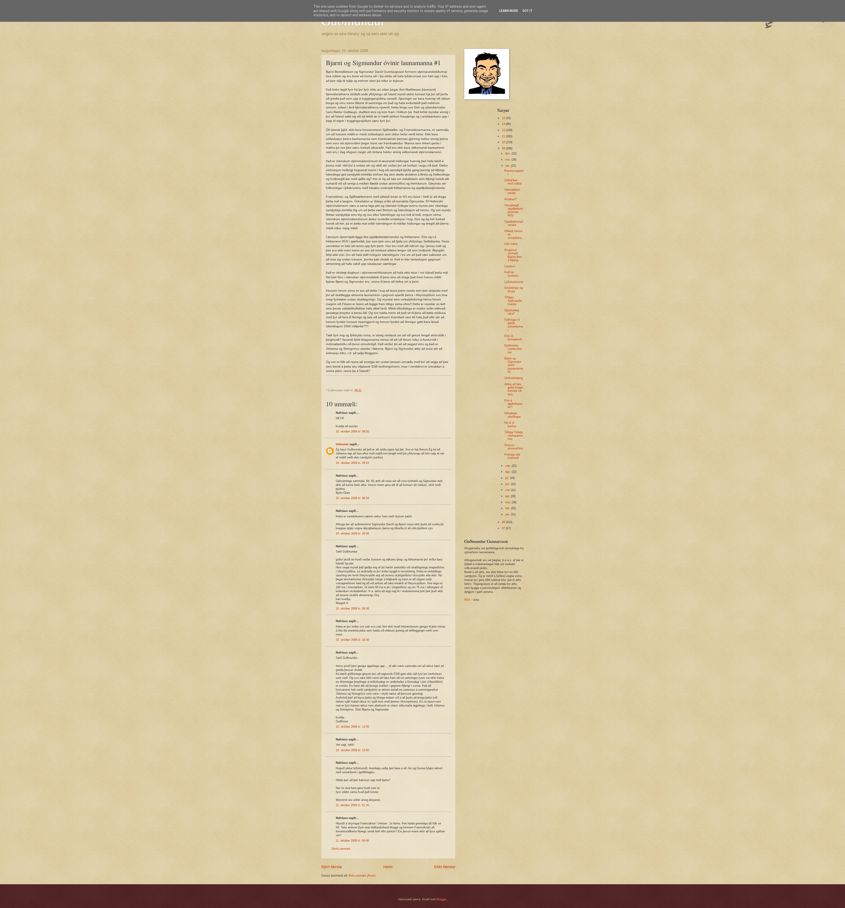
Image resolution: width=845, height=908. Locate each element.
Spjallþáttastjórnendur (513, 223)
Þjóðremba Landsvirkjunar (513, 349)
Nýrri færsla (331, 867)
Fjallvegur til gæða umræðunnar (513, 324)
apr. (508, 496)
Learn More (508, 11)
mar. (508, 502)
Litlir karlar (511, 243)
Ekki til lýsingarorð (513, 337)
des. (508, 153)
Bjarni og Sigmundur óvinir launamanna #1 (513, 365)
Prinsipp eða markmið (512, 456)
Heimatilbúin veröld (512, 191)
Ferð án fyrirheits (511, 274)
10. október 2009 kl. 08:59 (352, 498)
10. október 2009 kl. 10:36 (352, 639)
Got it (527, 11)
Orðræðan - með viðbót (513, 182)
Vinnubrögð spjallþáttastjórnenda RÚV (513, 210)
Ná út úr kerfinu (510, 424)
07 (504, 528)
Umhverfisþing (513, 378)
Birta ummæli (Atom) (362, 875)
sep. (508, 465)
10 (504, 142)
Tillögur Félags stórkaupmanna (513, 435)
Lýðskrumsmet (513, 282)
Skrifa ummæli (340, 848)
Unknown (342, 444)
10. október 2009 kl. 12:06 (352, 726)
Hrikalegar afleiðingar (512, 415)
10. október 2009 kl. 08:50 (352, 431)
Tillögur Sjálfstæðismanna (513, 301)
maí (508, 490)
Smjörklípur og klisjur (513, 289)
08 (504, 522)
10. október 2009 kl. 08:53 (352, 463)
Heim (388, 867)
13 (504, 124)
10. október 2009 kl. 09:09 (352, 533)
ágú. (508, 471)
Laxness (509, 266)
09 (504, 148)
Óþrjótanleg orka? (511, 312)
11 (504, 136)
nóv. (508, 159)
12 (504, 130)
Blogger (441, 899)
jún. (508, 484)
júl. (507, 478)
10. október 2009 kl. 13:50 (352, 750)
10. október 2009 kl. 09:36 (352, 608)
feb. (508, 508)
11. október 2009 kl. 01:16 (352, 805)
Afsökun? (510, 199)
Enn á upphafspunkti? (513, 404)
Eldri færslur (445, 867)
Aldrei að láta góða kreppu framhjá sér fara (513, 389)
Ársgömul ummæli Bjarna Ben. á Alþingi (513, 255)
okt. (508, 165)
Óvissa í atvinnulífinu (513, 446)
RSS (467, 599)
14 (504, 118)
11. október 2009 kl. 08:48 (352, 840)
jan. (508, 514)
